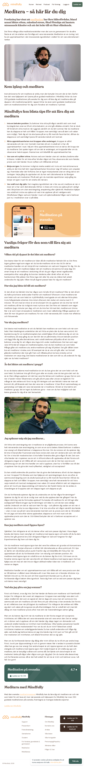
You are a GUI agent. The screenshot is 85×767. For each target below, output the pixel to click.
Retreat (39, 4)
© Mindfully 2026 (8, 763)
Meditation (26, 748)
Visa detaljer (55, 762)
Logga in (66, 4)
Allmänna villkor (50, 746)
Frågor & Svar (50, 749)
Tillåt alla (75, 761)
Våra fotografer (50, 738)
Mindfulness (26, 752)
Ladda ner (77, 4)
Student (25, 738)
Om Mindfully (49, 722)
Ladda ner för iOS (47, 227)
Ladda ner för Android (72, 728)
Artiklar (47, 730)
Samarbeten (26, 734)
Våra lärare (48, 734)
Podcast (47, 4)
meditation (37, 19)
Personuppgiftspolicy (52, 742)
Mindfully (12, 4)
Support (25, 722)
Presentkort (26, 726)
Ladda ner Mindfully (12, 706)
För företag (56, 4)
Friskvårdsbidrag (27, 730)
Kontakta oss (49, 726)
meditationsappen (28, 694)
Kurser (31, 4)
